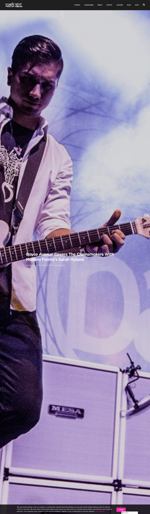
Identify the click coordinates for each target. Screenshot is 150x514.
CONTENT (120, 5)
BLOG (129, 5)
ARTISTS (109, 5)
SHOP (137, 5)
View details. (100, 511)
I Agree (121, 509)
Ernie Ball (32, 265)
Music (63, 265)
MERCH (100, 5)
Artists (57, 265)
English (126, 512)
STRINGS (77, 5)
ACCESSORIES (88, 5)
